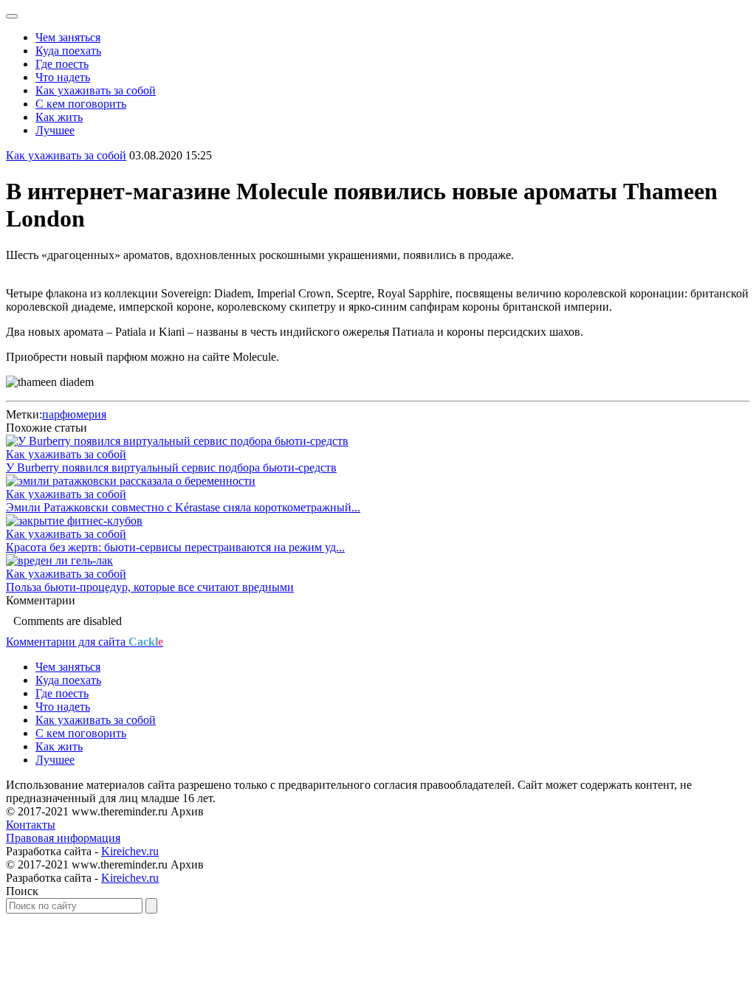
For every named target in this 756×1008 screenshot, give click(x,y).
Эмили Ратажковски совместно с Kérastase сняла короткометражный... (183, 507)
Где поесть (62, 64)
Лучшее (55, 130)
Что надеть (62, 77)
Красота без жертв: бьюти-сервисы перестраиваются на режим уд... (175, 547)
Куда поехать (68, 50)
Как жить (59, 117)
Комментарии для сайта (84, 641)
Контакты (30, 824)
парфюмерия (74, 414)
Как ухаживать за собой (95, 90)
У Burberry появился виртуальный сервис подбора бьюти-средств (171, 467)
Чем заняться (67, 37)
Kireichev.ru (130, 851)
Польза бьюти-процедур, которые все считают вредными (150, 587)
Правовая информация (63, 838)
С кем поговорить (80, 103)
